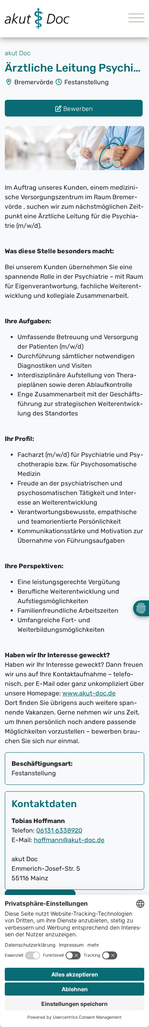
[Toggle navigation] (133, 19)
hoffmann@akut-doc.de (69, 840)
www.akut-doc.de (89, 693)
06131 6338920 (59, 830)
